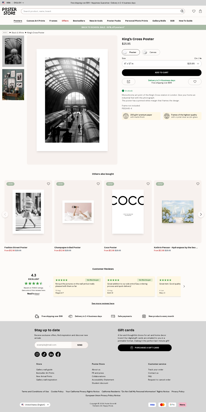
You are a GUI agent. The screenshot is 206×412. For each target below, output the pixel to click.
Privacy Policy (178, 391)
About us (96, 369)
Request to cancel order (159, 379)
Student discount (100, 383)
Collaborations (99, 376)
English (17, 3)
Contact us (153, 373)
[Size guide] (128, 81)
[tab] (193, 11)
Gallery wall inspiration (46, 379)
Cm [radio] (196, 58)
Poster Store (109, 404)
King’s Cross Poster (35, 32)
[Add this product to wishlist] (195, 81)
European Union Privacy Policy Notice (103, 395)
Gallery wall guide (44, 369)
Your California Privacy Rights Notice (82, 391)
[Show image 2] (13, 84)
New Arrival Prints (44, 376)
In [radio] (201, 58)
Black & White (18, 32)
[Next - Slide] (201, 214)
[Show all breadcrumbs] (5, 32)
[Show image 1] (13, 51)
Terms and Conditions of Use (35, 391)
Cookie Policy (57, 391)
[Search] (182, 11)
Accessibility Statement (103, 379)
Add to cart (161, 72)
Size (124, 58)
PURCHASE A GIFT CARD (147, 348)
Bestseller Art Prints (45, 373)
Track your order (155, 369)
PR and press (98, 373)
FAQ (150, 376)
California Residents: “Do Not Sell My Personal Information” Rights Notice (135, 391)
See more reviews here (103, 303)
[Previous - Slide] (5, 214)
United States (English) (35, 405)
